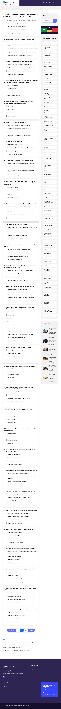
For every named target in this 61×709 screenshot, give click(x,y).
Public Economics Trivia (47, 170)
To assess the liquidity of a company (15, 401)
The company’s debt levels (13, 519)
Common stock (11, 318)
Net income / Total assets (13, 539)
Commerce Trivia (47, 161)
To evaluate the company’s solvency (15, 602)
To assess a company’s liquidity (14, 596)
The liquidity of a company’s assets (15, 33)
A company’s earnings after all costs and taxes (18, 280)
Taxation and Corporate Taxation (48, 311)
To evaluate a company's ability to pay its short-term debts (21, 297)
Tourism (45, 189)
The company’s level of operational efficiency (17, 214)
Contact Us (55, 2)
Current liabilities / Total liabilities (15, 461)
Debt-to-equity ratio (12, 92)
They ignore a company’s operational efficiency (18, 256)
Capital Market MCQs (48, 74)
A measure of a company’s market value (16, 273)
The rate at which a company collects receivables (18, 516)
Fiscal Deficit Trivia (47, 174)
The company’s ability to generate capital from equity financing (21, 206)
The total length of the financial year (15, 485)
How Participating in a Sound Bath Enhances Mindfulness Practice (52, 377)
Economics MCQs (47, 82)
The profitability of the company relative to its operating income (22, 52)
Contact (5, 686)
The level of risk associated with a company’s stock (19, 67)
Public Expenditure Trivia (47, 182)
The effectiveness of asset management (16, 360)
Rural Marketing (47, 218)
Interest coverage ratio (13, 416)
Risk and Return (47, 306)
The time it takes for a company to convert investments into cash (22, 167)
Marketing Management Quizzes (48, 106)
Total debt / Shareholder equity (14, 454)
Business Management (15, 8)
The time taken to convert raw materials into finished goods (21, 163)
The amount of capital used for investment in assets (19, 218)
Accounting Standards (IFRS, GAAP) (48, 283)
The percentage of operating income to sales (17, 612)
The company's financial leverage (15, 356)
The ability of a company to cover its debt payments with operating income (22, 552)
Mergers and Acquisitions (46, 303)
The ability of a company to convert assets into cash (19, 232)
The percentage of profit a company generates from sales (20, 331)
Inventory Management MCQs (48, 78)
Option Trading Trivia (48, 151)
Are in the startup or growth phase (15, 436)
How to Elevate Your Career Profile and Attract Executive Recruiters (52, 368)
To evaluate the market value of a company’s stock (19, 398)
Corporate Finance (47, 253)
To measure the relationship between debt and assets (19, 135)
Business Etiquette (47, 193)
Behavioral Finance (47, 287)
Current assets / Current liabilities (15, 464)
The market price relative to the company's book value (19, 497)
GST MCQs (46, 86)
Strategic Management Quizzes (48, 117)
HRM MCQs (46, 89)
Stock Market (46, 241)
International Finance (48, 186)
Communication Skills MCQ (48, 48)
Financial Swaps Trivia (48, 154)
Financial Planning (47, 298)
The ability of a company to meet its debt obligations (19, 64)
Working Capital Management (47, 270)
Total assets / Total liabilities (14, 535)
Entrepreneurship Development (47, 234)
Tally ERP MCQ (47, 62)
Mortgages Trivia (47, 158)
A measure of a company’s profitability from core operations (21, 270)
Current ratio (10, 106)
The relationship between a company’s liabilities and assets (20, 504)
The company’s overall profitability (15, 238)
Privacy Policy (6, 688)
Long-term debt (11, 311)
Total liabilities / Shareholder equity (15, 582)
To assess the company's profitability (16, 132)
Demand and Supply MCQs (48, 98)
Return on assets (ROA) (13, 197)
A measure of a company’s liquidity (15, 277)
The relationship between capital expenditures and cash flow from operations (22, 210)
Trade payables (11, 315)
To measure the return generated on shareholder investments (21, 593)
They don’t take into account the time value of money (19, 249)
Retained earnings (11, 321)
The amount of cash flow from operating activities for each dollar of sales (22, 44)
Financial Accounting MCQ (48, 67)
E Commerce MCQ (47, 55)
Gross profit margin (12, 422)
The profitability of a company (14, 353)
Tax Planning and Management (47, 230)
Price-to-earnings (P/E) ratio (14, 95)
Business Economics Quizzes (48, 134)
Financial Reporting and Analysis (47, 279)
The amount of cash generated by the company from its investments (23, 48)
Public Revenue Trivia (48, 178)
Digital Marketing (47, 210)
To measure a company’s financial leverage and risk (19, 125)
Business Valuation (47, 290)
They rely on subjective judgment (15, 259)
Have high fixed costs (12, 440)
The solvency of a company (14, 559)
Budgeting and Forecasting (47, 274)
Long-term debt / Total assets (14, 457)
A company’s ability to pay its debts (15, 494)
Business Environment (48, 221)
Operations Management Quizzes (48, 121)
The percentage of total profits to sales (16, 615)
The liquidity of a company (13, 562)
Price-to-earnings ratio (13, 116)
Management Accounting (46, 265)
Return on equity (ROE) (13, 85)
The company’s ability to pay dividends (16, 74)
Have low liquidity (11, 443)
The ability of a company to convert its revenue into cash (20, 334)
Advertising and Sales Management (48, 214)
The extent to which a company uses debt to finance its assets (21, 71)
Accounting (46, 102)
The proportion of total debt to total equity (17, 235)
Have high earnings (12, 433)
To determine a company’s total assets (16, 599)
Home (39, 2)
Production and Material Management (48, 202)
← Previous (11, 630)
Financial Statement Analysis (48, 257)
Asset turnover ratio (12, 88)
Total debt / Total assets (13, 572)
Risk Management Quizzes (47, 143)
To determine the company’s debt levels (16, 395)
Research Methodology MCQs (48, 94)
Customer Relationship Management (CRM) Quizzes (48, 111)
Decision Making (47, 238)
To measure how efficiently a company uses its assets (19, 301)
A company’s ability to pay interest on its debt (18, 23)
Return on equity (11, 112)
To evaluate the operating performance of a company (19, 128)
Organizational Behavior (47, 197)
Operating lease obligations (13, 374)
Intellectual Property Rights (48, 246)
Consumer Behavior (48, 225)
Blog (50, 2)
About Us (45, 2)
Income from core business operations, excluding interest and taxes (22, 147)
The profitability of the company (15, 500)
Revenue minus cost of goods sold (15, 144)
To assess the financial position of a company (17, 289)
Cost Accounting (47, 261)
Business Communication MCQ (48, 43)
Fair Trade (46, 147)
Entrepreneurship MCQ (48, 51)
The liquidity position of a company (15, 350)
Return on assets (11, 109)
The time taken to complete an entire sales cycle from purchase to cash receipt (22, 477)
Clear (49, 30)
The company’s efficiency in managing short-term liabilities (20, 55)
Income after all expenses (13, 151)
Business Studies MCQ (48, 59)
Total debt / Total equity (13, 575)
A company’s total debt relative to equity (17, 26)
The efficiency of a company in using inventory (18, 513)
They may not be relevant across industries (17, 253)
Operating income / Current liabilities (15, 542)
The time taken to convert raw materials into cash (18, 473)
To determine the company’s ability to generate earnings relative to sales (22, 293)
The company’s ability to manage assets (16, 618)
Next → (31, 630)
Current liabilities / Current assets (15, 578)
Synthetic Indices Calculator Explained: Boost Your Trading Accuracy (52, 340)
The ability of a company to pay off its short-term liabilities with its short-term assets (22, 228)
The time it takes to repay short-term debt (17, 175)
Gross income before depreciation (15, 154)
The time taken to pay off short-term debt (17, 481)
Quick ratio (10, 194)
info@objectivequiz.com (11, 676)
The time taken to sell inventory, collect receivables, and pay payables (21, 171)
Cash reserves (11, 381)
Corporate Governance (46, 295)
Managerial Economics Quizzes (48, 126)
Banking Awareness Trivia (47, 166)
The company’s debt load (13, 622)
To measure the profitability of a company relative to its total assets (23, 391)
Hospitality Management (46, 206)
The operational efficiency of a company (16, 337)
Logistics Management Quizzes (48, 139)
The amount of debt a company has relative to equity (19, 341)
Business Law (46, 249)
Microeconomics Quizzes (47, 130)
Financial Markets (47, 70)
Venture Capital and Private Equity (48, 315)
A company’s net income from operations (17, 29)
